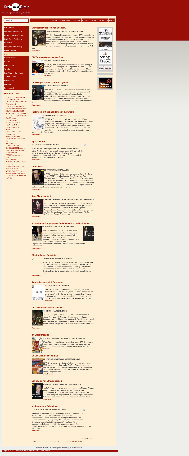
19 (55, 441)
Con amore (37, 166)
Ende (80, 441)
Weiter (74, 441)
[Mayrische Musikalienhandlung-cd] (105, 34)
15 (43, 441)
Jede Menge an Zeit (41, 196)
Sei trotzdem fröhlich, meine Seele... (49, 28)
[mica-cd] (105, 68)
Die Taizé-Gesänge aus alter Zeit (47, 57)
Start (34, 441)
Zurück (39, 441)
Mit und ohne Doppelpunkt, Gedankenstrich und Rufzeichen (61, 223)
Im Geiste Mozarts (40, 335)
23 (67, 441)
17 (49, 441)
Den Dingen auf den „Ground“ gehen (50, 82)
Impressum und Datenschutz (14, 451)
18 (52, 441)
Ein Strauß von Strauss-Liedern (47, 381)
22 (64, 441)
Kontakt (47, 451)
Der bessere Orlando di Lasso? (47, 307)
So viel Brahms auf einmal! (45, 356)
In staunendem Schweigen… (46, 406)
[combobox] (16, 20)
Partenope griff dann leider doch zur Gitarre (53, 112)
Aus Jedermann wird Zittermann (47, 282)
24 (70, 441)
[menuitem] (112, 20)
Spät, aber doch (39, 141)
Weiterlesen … (36, 50)
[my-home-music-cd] (105, 46)
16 (46, 441)
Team (42, 451)
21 (61, 441)
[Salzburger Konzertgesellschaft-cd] (105, 58)
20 (58, 441)
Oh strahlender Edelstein (44, 255)
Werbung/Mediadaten (31, 451)
